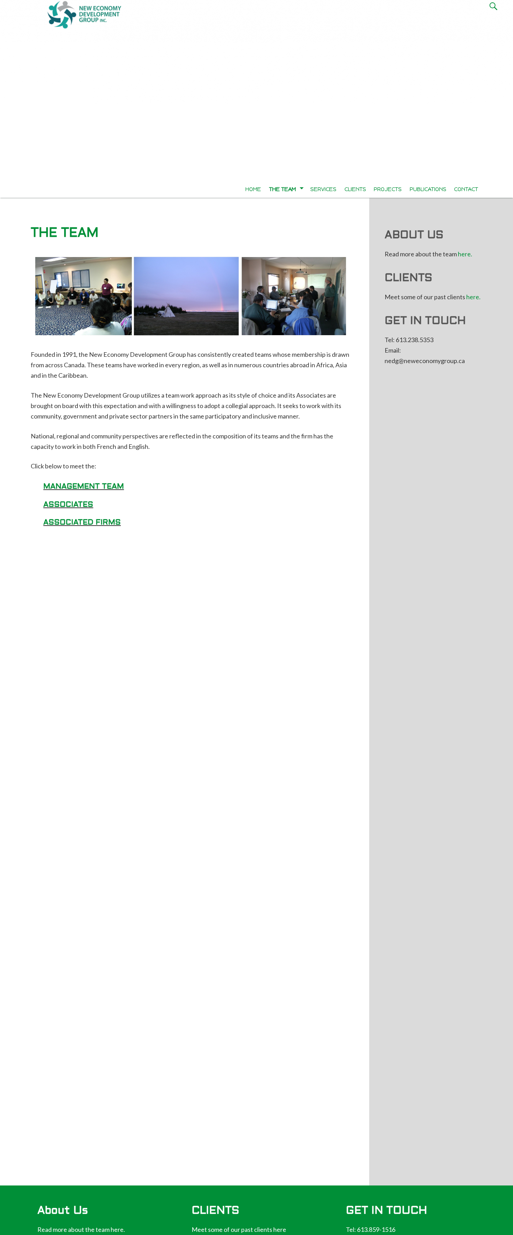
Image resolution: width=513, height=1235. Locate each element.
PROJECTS (388, 189)
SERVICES (323, 189)
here (279, 1229)
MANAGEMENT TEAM (83, 486)
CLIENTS (355, 189)
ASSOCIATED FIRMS (82, 522)
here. (465, 254)
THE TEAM (282, 189)
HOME (253, 189)
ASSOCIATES (68, 505)
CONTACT (466, 189)
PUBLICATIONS (428, 189)
